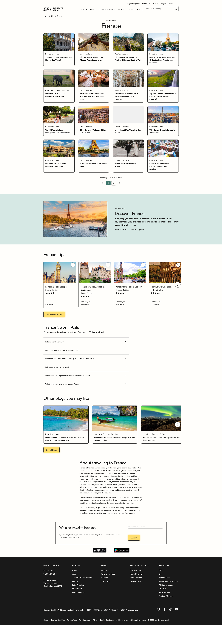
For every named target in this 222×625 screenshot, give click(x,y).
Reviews (162, 588)
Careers (104, 577)
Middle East (77, 588)
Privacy (95, 620)
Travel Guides (164, 577)
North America (78, 592)
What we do (106, 570)
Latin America (78, 585)
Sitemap (46, 620)
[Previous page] (102, 183)
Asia (74, 574)
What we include (108, 574)
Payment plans (136, 570)
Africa (74, 570)
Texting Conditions (107, 620)
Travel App (105, 581)
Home (46, 16)
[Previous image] (69, 281)
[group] (65, 424)
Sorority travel (136, 577)
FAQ (161, 570)
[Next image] (74, 281)
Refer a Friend (164, 592)
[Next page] (119, 183)
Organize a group (133, 3)
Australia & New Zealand (82, 577)
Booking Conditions (58, 620)
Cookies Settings (121, 620)
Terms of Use (72, 620)
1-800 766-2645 (50, 574)
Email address (136, 527)
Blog (52, 16)
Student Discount (166, 596)
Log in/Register (167, 3)
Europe (75, 581)
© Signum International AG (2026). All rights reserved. (149, 620)
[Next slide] (177, 285)
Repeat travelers (136, 574)
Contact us (146, 3)
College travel (135, 581)
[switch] (73, 265)
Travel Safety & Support (169, 581)
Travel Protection (85, 620)
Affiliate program (166, 585)
